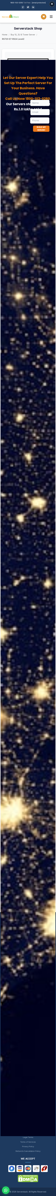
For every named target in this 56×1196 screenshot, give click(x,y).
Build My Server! (41, 128)
